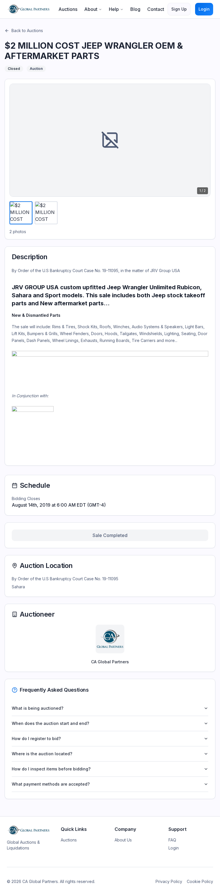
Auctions (67, 9)
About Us (123, 839)
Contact (155, 9)
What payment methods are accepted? (51, 784)
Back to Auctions (27, 30)
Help (114, 9)
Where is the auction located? (42, 753)
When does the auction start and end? (50, 723)
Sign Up (179, 9)
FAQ (172, 839)
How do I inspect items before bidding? (51, 768)
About (90, 9)
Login (204, 9)
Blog (135, 9)
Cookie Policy (200, 881)
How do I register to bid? (36, 738)
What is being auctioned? (37, 708)
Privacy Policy (169, 881)
